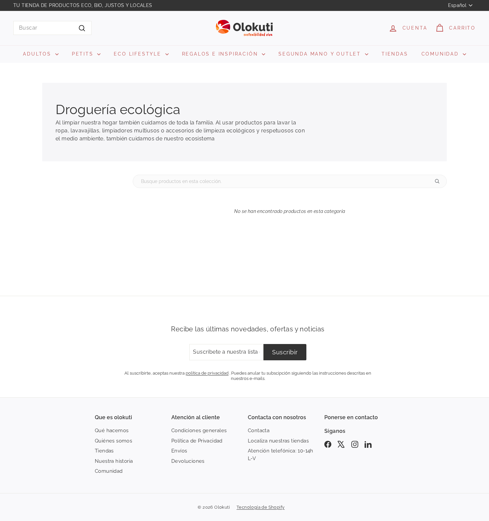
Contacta (258, 431)
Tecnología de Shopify (260, 507)
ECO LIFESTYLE (138, 54)
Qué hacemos (111, 431)
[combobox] (52, 28)
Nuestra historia (114, 461)
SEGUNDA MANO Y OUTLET (320, 54)
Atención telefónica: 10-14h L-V (280, 454)
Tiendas (104, 451)
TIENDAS (395, 54)
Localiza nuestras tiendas (278, 441)
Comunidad (109, 471)
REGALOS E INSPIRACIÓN (221, 54)
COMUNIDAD (441, 54)
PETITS (84, 54)
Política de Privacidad (197, 441)
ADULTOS (38, 54)
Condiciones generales (199, 431)
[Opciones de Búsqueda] (440, 181)
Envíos (179, 451)
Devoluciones (188, 461)
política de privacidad (207, 373)
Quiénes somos (113, 441)
